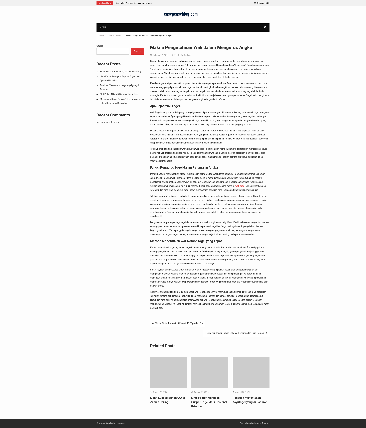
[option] (141, 3)
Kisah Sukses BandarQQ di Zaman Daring (120, 71)
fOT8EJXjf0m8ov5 (182, 55)
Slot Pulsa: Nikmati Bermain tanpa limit (134, 3)
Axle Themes (263, 423)
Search (100, 46)
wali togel (240, 186)
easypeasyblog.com (181, 13)
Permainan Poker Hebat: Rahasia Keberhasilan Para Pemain (234, 333)
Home (103, 27)
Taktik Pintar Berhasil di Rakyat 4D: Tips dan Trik (179, 323)
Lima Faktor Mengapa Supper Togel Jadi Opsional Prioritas (209, 402)
